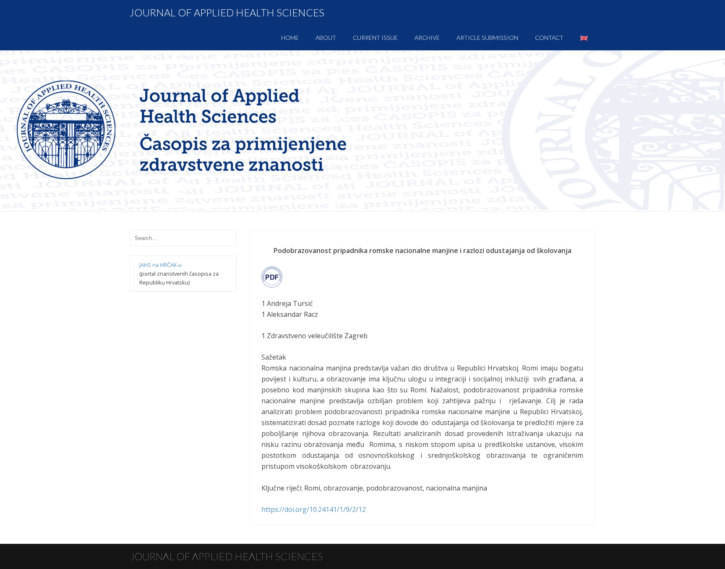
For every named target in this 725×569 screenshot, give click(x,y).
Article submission (487, 37)
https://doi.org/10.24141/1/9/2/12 (313, 509)
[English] (584, 37)
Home (290, 37)
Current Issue (375, 37)
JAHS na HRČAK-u (160, 265)
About (326, 37)
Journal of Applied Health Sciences (227, 12)
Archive (427, 37)
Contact (549, 37)
